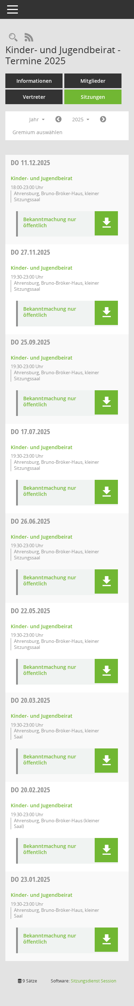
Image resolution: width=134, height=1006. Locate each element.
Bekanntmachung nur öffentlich (49, 223)
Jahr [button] (34, 119)
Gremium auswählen (38, 132)
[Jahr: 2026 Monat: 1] (103, 119)
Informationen (34, 80)
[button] (106, 223)
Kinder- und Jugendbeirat (42, 178)
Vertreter (34, 96)
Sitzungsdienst (93, 981)
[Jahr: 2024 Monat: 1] (58, 119)
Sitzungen (93, 96)
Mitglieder (92, 80)
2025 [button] (78, 119)
